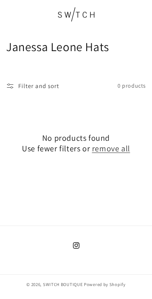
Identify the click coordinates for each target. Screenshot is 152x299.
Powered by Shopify (105, 284)
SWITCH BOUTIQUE (63, 284)
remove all (111, 148)
